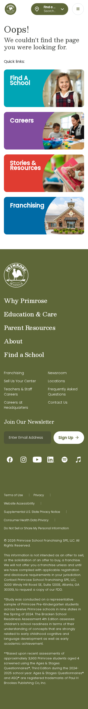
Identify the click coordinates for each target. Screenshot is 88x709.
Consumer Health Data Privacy (26, 520)
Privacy (38, 495)
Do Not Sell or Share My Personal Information (36, 528)
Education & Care (30, 314)
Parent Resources (29, 327)
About (13, 341)
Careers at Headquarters (16, 405)
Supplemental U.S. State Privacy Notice (32, 512)
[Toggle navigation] (78, 9)
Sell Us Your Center (20, 381)
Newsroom (57, 372)
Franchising (14, 372)
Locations (56, 381)
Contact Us (57, 402)
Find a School (24, 354)
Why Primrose (25, 300)
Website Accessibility (19, 503)
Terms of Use (13, 495)
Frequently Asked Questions (62, 392)
